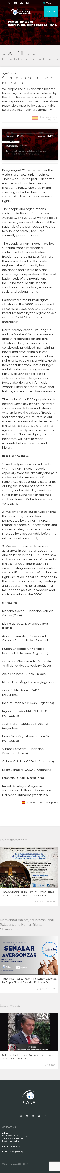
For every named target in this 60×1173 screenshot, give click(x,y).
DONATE (52, 11)
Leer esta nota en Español (42, 802)
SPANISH (50, 3)
